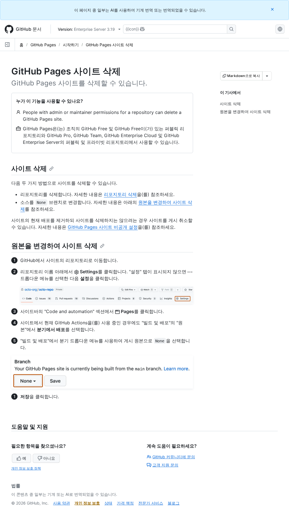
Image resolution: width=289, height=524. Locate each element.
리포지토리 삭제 (120, 194)
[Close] (272, 9)
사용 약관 (61, 503)
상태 (108, 503)
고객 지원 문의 (165, 465)
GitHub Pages (43, 44)
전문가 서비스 (150, 503)
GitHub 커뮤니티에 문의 (173, 456)
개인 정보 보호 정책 (26, 468)
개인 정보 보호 (87, 503)
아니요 (49, 458)
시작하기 (71, 44)
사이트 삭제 (29, 168)
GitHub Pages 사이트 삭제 (109, 44)
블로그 (173, 503)
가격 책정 (125, 503)
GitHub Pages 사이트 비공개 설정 (103, 227)
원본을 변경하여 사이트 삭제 (54, 246)
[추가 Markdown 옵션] (267, 75)
